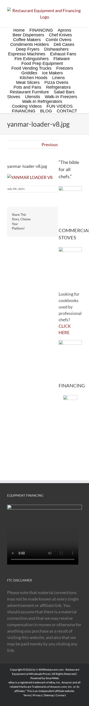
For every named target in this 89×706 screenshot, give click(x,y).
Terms (27, 695)
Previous (50, 144)
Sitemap (49, 695)
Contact (61, 695)
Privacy (37, 695)
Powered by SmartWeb (44, 678)
